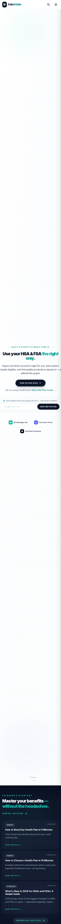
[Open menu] (56, 4)
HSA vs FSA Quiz (29, 383)
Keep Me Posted (48, 407)
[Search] (48, 4)
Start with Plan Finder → (44, 390)
